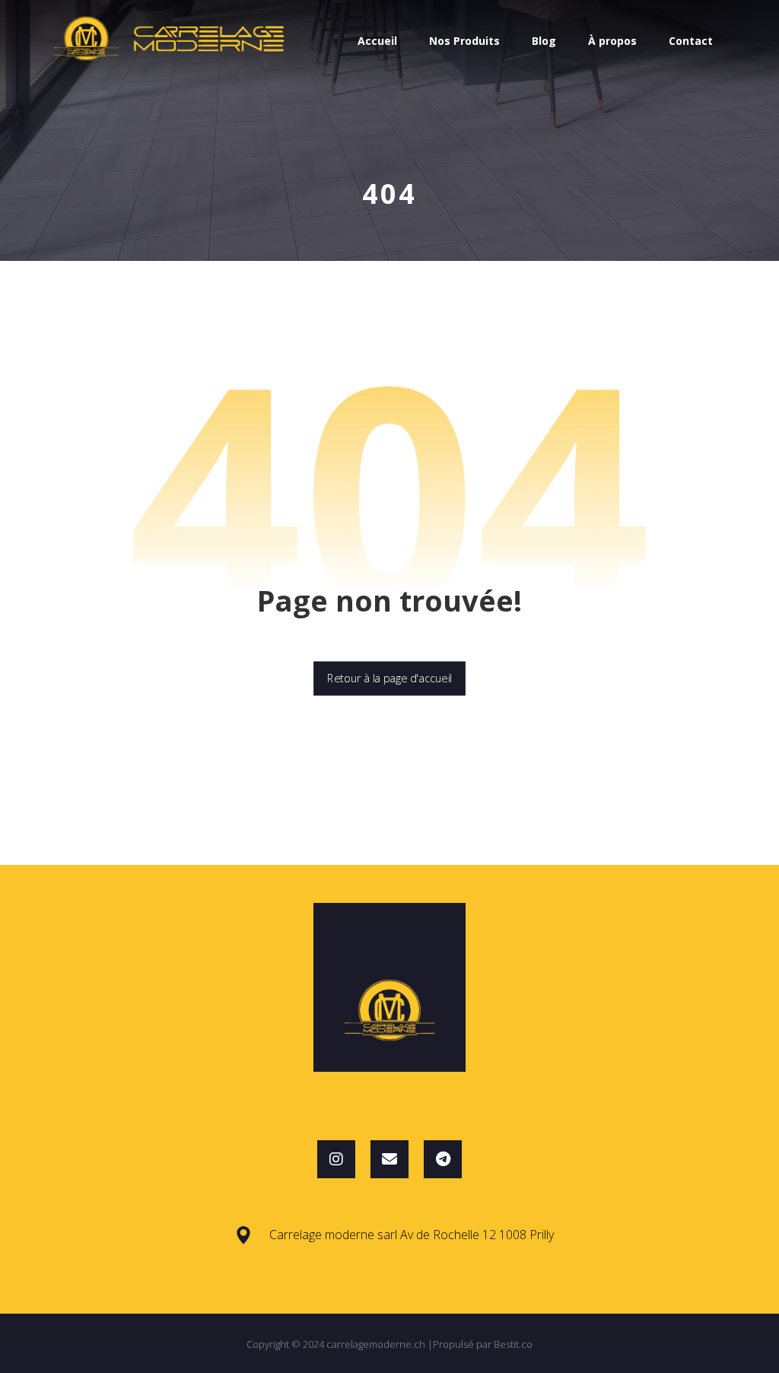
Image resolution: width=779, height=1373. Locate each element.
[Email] (389, 1159)
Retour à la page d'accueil (389, 678)
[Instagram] (336, 1159)
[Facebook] (443, 1159)
